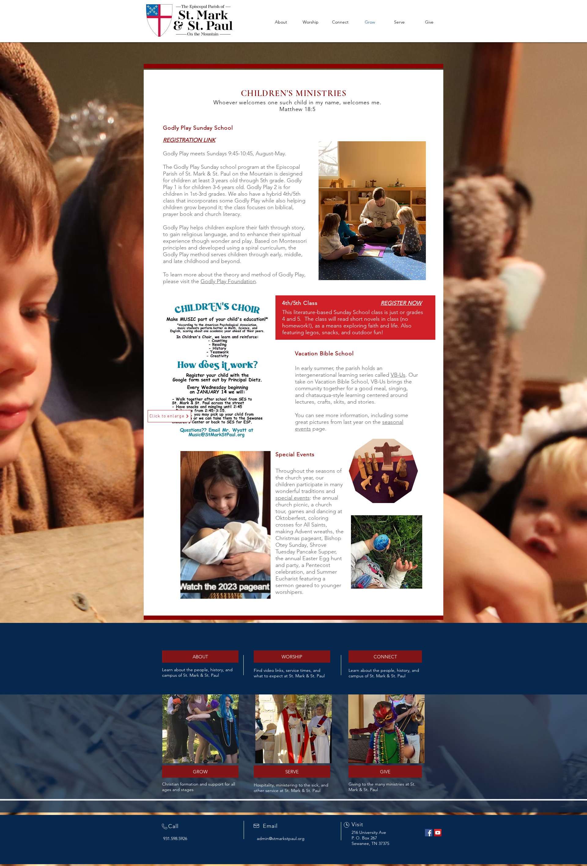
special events (292, 497)
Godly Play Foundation (228, 281)
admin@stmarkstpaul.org (281, 838)
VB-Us (398, 375)
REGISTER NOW (401, 303)
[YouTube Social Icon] (437, 832)
